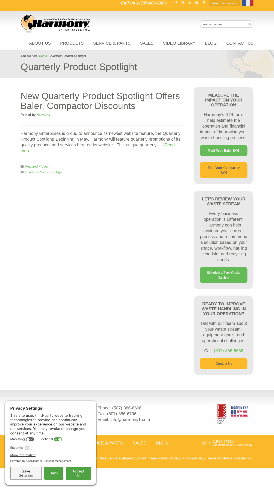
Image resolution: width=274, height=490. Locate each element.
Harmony (56, 24)
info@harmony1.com (130, 419)
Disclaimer (243, 458)
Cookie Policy (193, 458)
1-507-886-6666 (151, 3)
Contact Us (224, 363)
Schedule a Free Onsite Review (223, 275)
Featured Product (37, 166)
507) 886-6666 (127, 408)
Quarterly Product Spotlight (44, 172)
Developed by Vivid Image (136, 458)
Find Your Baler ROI (223, 150)
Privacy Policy (169, 458)
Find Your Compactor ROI (224, 170)
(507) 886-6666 (228, 350)
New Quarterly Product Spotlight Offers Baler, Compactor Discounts (100, 101)
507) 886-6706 (122, 413)
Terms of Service (219, 458)
